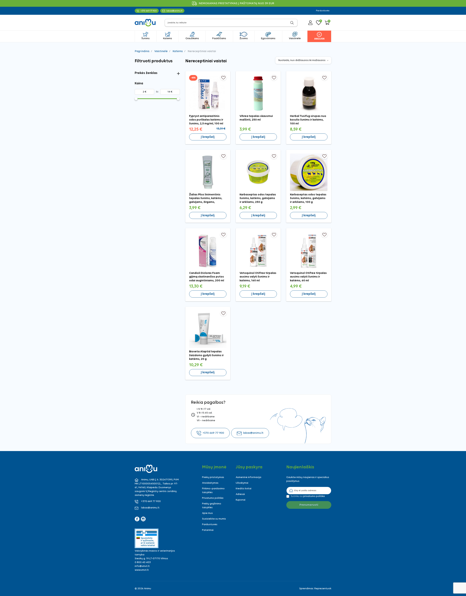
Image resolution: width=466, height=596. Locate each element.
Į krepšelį (208, 137)
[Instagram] (143, 519)
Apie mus (207, 513)
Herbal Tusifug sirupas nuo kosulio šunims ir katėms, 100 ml (308, 120)
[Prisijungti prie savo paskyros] (310, 23)
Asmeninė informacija (248, 477)
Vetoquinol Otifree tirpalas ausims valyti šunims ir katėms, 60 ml (308, 277)
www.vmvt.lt (142, 570)
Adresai (240, 494)
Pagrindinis (142, 51)
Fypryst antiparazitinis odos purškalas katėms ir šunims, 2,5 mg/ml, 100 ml (206, 120)
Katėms (178, 51)
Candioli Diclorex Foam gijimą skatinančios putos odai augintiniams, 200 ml (206, 277)
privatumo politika (314, 496)
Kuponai (240, 500)
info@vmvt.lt (142, 566)
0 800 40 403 (143, 562)
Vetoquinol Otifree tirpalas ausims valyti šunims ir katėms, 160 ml (258, 277)
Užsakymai (242, 483)
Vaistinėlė (161, 51)
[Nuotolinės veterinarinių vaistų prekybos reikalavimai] (146, 538)
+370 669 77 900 (213, 433)
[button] (327, 23)
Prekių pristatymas (213, 477)
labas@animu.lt (253, 433)
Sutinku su (308, 496)
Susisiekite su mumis (214, 519)
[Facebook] (137, 519)
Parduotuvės (322, 11)
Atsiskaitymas (210, 483)
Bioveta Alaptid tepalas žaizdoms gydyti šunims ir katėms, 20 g (206, 355)
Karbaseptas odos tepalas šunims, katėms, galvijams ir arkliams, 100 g (308, 198)
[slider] (136, 98)
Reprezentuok (322, 588)
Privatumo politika (212, 498)
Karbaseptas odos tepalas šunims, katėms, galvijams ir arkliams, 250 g (258, 198)
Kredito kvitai (243, 488)
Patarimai (208, 530)
